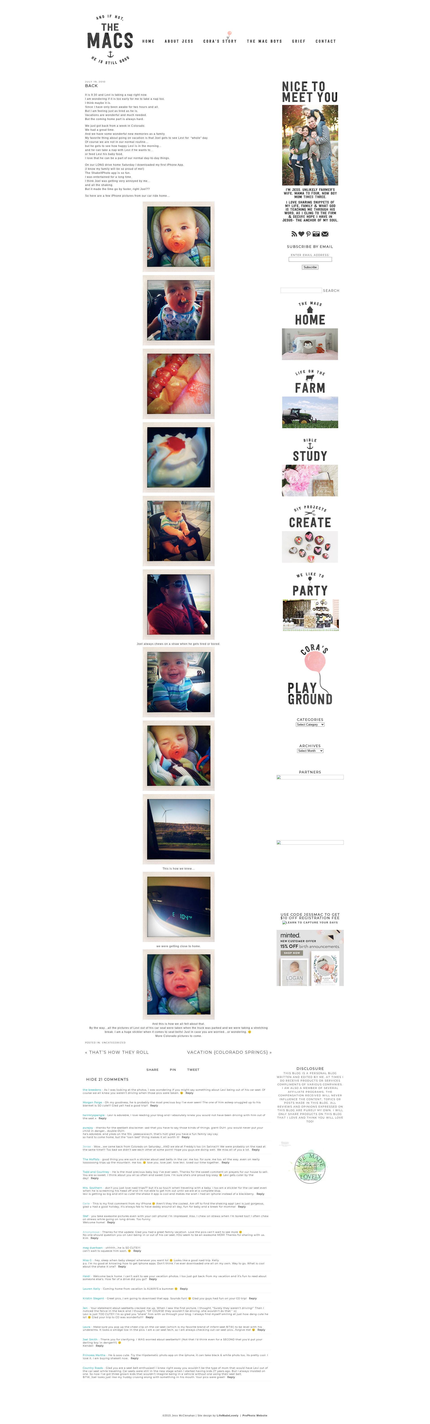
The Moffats (91, 1159)
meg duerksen (93, 1247)
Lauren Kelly (91, 1288)
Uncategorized (114, 1042)
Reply (190, 1093)
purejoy (88, 1127)
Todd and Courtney (96, 1171)
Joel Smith (90, 1339)
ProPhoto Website (255, 1415)
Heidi (86, 1276)
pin (173, 1070)
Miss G (87, 1260)
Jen (85, 1308)
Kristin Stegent (93, 1298)
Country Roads (93, 1367)
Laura (86, 1326)
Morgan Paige (92, 1102)
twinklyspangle (94, 1115)
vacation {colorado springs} (229, 1052)
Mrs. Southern (92, 1187)
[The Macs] (149, 38)
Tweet (193, 1070)
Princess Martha (94, 1355)
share (152, 1070)
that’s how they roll (117, 1052)
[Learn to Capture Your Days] (310, 922)
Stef (85, 1216)
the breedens (92, 1089)
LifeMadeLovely (228, 1415)
